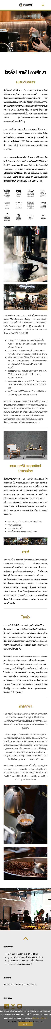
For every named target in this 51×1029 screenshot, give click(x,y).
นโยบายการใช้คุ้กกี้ (39, 1017)
